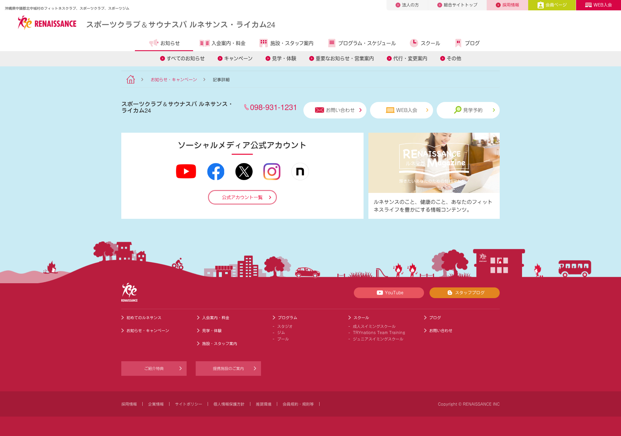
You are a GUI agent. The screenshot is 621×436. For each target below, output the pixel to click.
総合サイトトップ (460, 5)
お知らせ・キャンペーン (174, 80)
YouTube (394, 293)
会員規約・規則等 (298, 404)
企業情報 (156, 404)
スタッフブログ (470, 293)
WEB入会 (603, 5)
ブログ (472, 43)
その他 (454, 58)
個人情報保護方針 (229, 404)
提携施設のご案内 (228, 368)
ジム (281, 332)
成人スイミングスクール (374, 326)
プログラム (287, 317)
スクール (430, 43)
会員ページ (556, 5)
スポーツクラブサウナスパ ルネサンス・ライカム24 (180, 24)
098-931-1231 (273, 106)
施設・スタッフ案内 (291, 43)
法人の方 (410, 5)
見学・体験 (284, 58)
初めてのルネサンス (143, 317)
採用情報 (510, 5)
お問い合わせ (340, 110)
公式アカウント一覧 (242, 197)
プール (283, 339)
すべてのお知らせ (186, 58)
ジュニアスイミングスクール (378, 339)
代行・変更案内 (410, 58)
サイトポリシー (188, 404)
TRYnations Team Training (379, 332)
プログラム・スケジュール (367, 43)
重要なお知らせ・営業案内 (345, 58)
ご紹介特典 (154, 368)
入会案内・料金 (228, 43)
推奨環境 (263, 404)
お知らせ (170, 43)
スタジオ (285, 326)
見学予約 (473, 110)
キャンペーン (238, 58)
